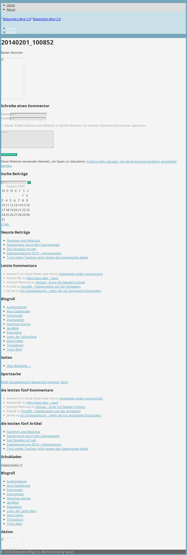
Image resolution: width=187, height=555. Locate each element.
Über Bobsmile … (19, 366)
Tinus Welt (14, 349)
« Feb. (5, 224)
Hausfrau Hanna (19, 324)
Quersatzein (15, 320)
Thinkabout (15, 345)
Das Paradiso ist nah (21, 249)
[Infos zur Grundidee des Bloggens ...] (12, 547)
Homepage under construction (81, 274)
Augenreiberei (17, 307)
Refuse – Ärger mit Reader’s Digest (60, 282)
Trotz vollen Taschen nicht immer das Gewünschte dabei (47, 257)
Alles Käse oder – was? (42, 278)
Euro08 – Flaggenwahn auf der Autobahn (51, 286)
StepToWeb (15, 341)
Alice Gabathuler (18, 311)
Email (5, 118)
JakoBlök (13, 328)
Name (5, 114)
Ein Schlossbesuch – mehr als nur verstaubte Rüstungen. (61, 291)
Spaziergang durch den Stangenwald (33, 245)
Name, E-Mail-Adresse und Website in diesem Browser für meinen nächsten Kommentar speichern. (75, 125)
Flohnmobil (15, 315)
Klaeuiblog (14, 332)
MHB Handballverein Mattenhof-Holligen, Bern (34, 382)
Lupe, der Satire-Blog (22, 337)
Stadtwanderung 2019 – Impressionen (34, 253)
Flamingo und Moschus (23, 240)
